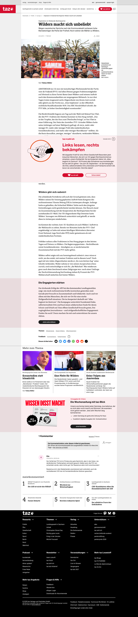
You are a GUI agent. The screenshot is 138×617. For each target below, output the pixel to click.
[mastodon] (105, 514)
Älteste (97, 436)
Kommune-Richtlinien (99, 602)
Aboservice (50, 588)
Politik (32, 15)
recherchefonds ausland (102, 533)
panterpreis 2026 (100, 539)
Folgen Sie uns (98, 513)
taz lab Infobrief (51, 566)
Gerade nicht (107, 139)
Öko (24, 527)
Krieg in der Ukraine (53, 536)
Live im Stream (75, 563)
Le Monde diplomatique (102, 564)
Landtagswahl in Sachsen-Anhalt (55, 525)
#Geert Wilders (60, 331)
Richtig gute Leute (52, 533)
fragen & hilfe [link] (47, 2)
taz (28, 513)
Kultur (25, 533)
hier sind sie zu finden (60, 448)
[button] (114, 9)
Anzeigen (26, 594)
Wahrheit (26, 545)
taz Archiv (97, 567)
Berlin (25, 539)
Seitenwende (104, 605)
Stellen (72, 533)
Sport (24, 536)
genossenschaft (100, 527)
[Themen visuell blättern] (96, 9)
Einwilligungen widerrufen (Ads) (81, 608)
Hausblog (73, 527)
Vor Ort (73, 560)
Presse (72, 536)
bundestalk (26, 557)
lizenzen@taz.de (36, 604)
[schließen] (113, 139)
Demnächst (74, 557)
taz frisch (49, 560)
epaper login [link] (110, 2)
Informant (74, 605)
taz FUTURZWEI (99, 561)
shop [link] (40, 2)
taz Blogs (97, 558)
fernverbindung (28, 560)
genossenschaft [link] (100, 2)
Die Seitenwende (76, 530)
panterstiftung (99, 536)
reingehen (26, 572)
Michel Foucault (52, 539)
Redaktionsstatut (84, 602)
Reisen (25, 585)
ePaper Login (51, 591)
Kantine (25, 588)
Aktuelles (73, 524)
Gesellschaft (27, 530)
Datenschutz (82, 605)
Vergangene (74, 566)
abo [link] (93, 2)
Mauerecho (27, 566)
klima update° (27, 563)
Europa (39, 15)
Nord (24, 542)
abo (95, 524)
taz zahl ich (98, 530)
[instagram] (113, 514)
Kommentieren (51, 336)
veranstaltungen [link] (32, 2)
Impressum (92, 605)
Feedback (49, 585)
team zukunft (50, 557)
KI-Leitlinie (110, 602)
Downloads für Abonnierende (56, 594)
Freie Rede (26, 569)
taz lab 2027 (74, 569)
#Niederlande (50, 331)
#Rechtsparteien (71, 331)
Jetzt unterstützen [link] (49, 322)
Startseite (25, 15)
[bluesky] (109, 514)
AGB (98, 605)
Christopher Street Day (54, 530)
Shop (24, 591)
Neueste (91, 436)
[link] (33, 9)
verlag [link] (24, 2)
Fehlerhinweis (62, 336)
